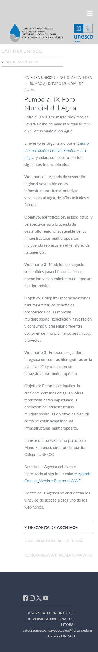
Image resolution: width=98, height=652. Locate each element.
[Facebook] (25, 597)
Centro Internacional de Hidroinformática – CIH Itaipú (56, 150)
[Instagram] (32, 597)
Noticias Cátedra (21, 62)
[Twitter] (39, 597)
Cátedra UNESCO (39, 77)
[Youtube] (45, 597)
